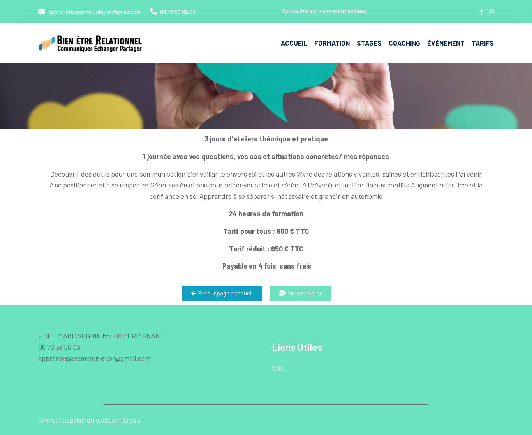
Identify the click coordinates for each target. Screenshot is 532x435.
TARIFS (483, 43)
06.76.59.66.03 (177, 11)
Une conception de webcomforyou (89, 420)
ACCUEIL (294, 43)
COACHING (404, 43)
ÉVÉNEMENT (446, 43)
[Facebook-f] (481, 11)
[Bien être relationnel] (90, 43)
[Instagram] (491, 11)
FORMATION (332, 43)
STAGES (369, 43)
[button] (222, 293)
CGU (278, 368)
